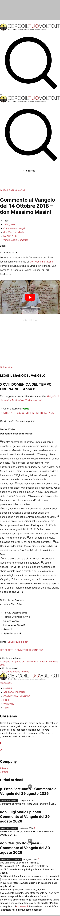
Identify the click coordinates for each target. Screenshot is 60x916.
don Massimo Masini (13, 232)
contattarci (22, 906)
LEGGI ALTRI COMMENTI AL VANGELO (21, 650)
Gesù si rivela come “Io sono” (15, 671)
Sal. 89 (20, 412)
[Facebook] (0, 743)
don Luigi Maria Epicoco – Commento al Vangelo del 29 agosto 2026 (25, 816)
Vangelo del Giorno (9, 800)
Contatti (4, 771)
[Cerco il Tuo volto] (30, 29)
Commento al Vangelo (14, 228)
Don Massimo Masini (41, 261)
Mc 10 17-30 (10, 236)
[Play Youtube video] (30, 297)
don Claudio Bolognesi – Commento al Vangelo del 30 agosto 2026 (25, 848)
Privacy (4, 768)
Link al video (7, 367)
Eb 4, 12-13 (32, 412)
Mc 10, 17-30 (47, 412)
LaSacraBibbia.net (18, 641)
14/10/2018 (9, 224)
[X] (1, 749)
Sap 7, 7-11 (9, 412)
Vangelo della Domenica (12, 189)
